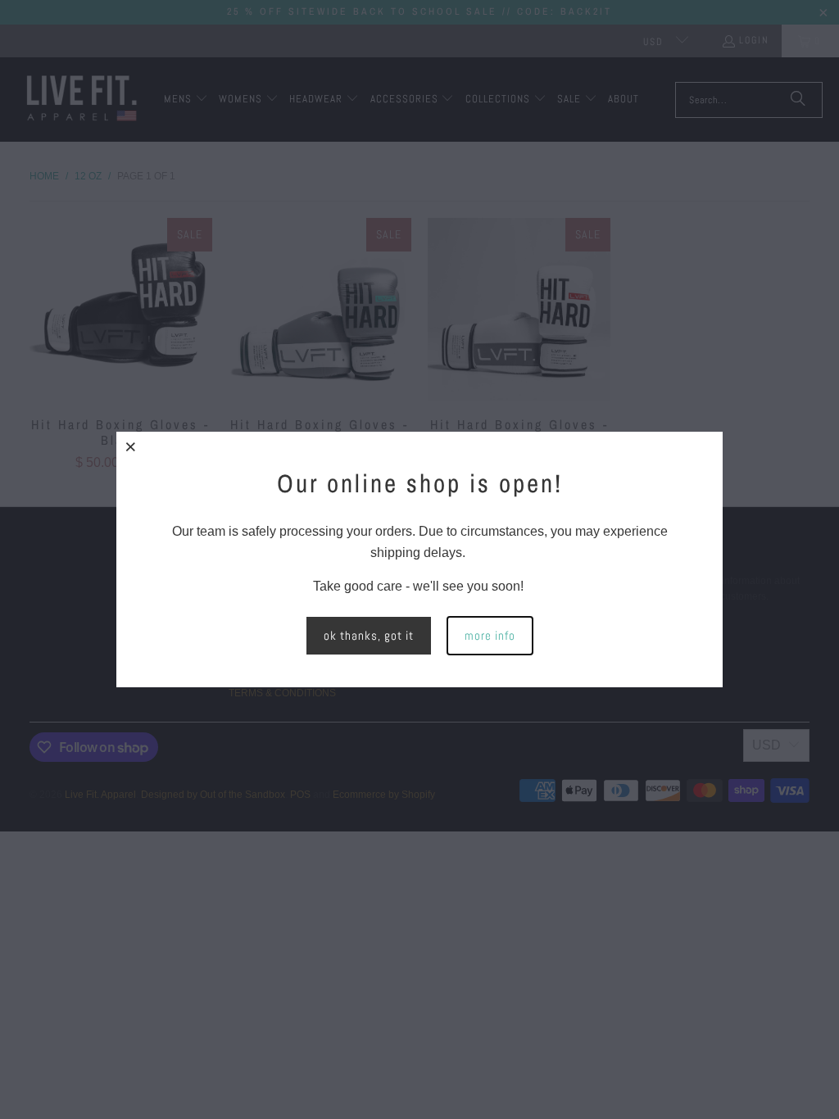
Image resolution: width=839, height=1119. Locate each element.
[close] (131, 446)
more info (490, 635)
